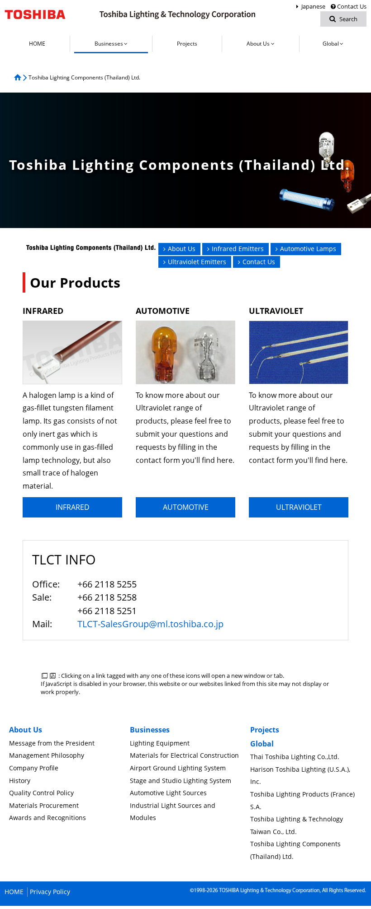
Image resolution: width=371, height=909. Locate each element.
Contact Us (351, 6)
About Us (181, 248)
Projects (264, 730)
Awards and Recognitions (47, 817)
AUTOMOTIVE (186, 507)
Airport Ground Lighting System (178, 768)
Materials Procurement (44, 805)
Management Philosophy (46, 755)
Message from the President (52, 743)
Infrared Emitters (238, 248)
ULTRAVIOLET (299, 507)
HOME (14, 891)
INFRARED (73, 507)
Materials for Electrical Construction (184, 755)
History (19, 780)
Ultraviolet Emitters (197, 261)
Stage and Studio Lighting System (180, 780)
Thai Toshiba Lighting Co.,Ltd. (294, 756)
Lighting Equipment (160, 743)
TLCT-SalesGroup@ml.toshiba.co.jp (150, 624)
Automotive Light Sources (168, 792)
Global (262, 744)
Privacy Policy (50, 891)
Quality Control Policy (41, 792)
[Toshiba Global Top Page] (41, 14)
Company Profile (33, 768)
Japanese (313, 6)
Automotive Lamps (308, 248)
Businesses (150, 730)
